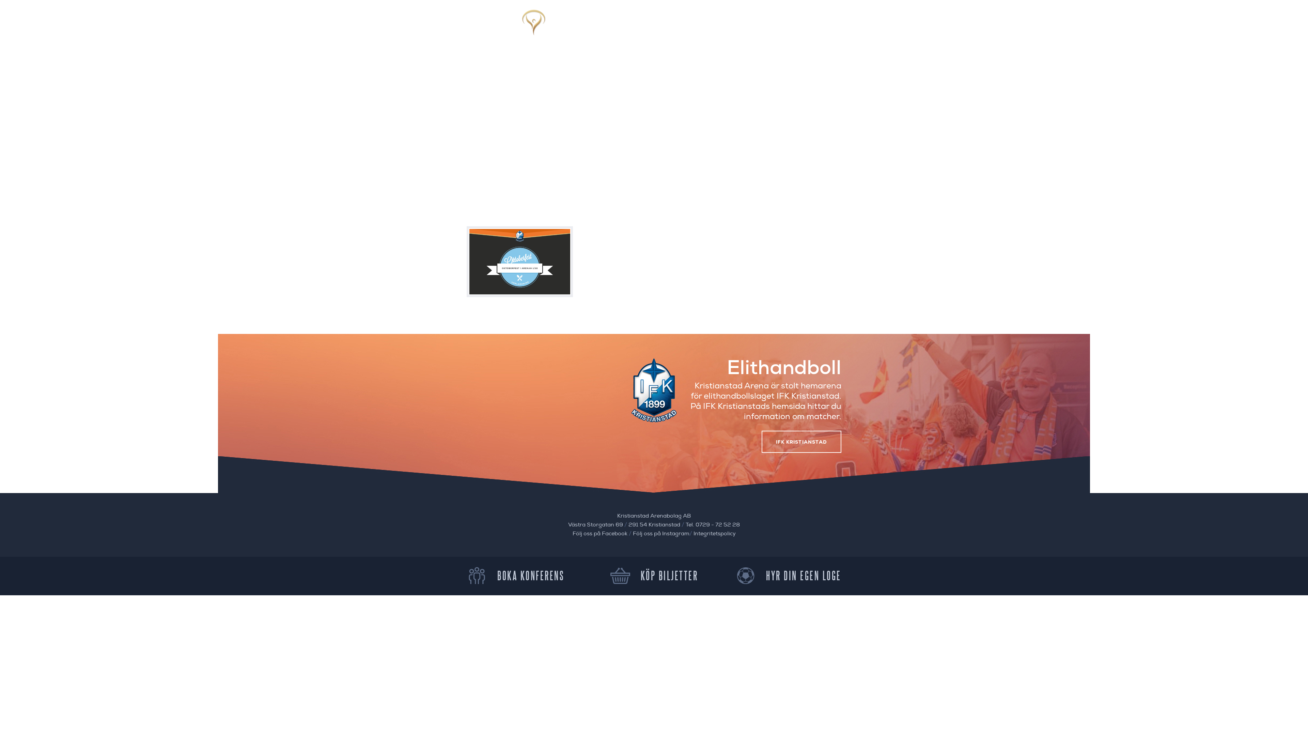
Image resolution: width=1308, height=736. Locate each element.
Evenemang (651, 24)
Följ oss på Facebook (600, 533)
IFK (755, 24)
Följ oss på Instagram (661, 533)
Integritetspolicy (715, 533)
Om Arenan (782, 24)
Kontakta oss (822, 24)
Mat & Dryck (690, 24)
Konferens (729, 24)
